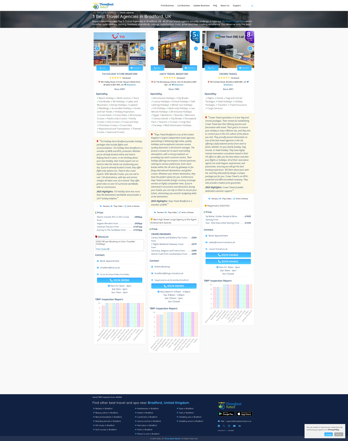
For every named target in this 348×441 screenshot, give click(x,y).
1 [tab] (169, 61)
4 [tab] (122, 61)
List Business (183, 5)
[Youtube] (234, 426)
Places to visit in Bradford (148, 434)
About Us (224, 5)
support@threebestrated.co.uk (238, 421)
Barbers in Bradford (103, 408)
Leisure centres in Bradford (149, 421)
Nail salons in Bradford (147, 425)
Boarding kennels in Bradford (108, 421)
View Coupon (102, 249)
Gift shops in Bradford (104, 425)
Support (237, 5)
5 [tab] (232, 61)
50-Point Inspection (233, 21)
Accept (328, 434)
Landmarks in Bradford (147, 417)
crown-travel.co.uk (218, 249)
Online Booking (162, 266)
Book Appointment (109, 261)
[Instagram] (229, 426)
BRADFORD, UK (111, 13)
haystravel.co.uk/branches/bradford (172, 280)
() (126, 78)
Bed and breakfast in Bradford (108, 417)
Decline (339, 434)
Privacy (222, 430)
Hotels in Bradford (145, 412)
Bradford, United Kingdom (168, 403)
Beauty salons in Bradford (106, 412)
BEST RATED (97, 13)
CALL (104, 68)
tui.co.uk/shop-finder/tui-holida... (115, 274)
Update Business (201, 5)
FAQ (215, 5)
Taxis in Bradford (186, 412)
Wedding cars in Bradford (190, 417)
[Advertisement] (174, 375)
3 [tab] (120, 61)
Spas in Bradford (186, 408)
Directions (131, 85)
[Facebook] (219, 426)
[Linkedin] (240, 426)
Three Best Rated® (172, 438)
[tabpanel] (120, 49)
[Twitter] (224, 426)
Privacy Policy (333, 430)
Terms (231, 430)
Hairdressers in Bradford (147, 408)
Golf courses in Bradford (105, 429)
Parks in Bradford (144, 429)
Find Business (167, 5)
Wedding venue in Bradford (191, 421)
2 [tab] (118, 61)
